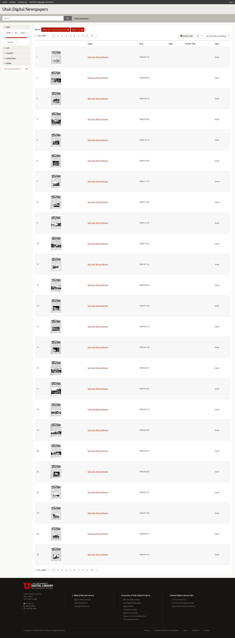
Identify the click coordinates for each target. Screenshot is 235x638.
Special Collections (81, 603)
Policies (207, 630)
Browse (13, 2)
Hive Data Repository (131, 619)
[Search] (68, 18)
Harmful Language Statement (41, 2)
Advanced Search (81, 18)
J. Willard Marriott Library (33, 594)
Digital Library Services (82, 600)
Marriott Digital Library (131, 600)
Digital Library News (130, 613)
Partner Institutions (179, 600)
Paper (8, 63)
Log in (231, 2)
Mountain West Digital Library (183, 603)
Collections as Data (130, 609)
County (9, 53)
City (8, 48)
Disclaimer (196, 630)
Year (8, 27)
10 (92, 35)
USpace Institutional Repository (134, 616)
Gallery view (187, 36)
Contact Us (22, 2)
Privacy (147, 630)
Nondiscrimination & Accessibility (166, 630)
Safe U (185, 630)
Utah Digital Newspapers (132, 603)
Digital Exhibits (128, 606)
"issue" (77, 30)
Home (4, 2)
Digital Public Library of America (183, 606)
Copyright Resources (81, 606)
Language (11, 58)
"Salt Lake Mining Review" (55, 30)
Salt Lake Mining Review (12, 69)
